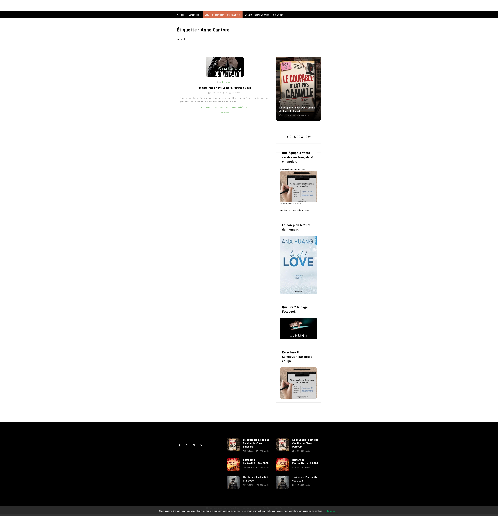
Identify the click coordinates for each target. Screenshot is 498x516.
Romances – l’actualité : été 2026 (256, 461)
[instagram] (295, 137)
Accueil (180, 15)
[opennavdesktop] (318, 5)
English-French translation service (296, 210)
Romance (226, 82)
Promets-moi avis (221, 107)
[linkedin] (302, 137)
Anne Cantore (206, 107)
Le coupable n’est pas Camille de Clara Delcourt (297, 109)
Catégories (194, 15)
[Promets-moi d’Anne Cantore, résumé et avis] (224, 67)
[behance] (309, 137)
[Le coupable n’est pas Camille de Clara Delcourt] (233, 446)
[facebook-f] (288, 137)
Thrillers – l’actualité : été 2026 (256, 479)
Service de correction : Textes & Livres (222, 15)
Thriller (288, 102)
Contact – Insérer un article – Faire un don (264, 15)
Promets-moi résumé (239, 107)
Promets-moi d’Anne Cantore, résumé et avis (224, 87)
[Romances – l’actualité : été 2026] (233, 464)
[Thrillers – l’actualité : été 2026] (233, 482)
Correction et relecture (290, 204)
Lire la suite (225, 112)
